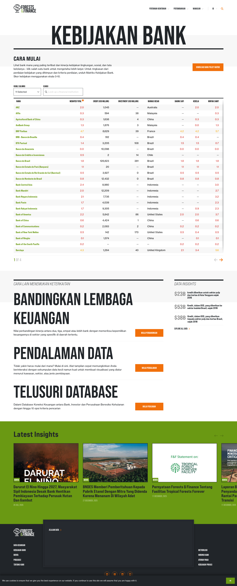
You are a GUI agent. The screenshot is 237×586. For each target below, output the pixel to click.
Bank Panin (21, 202)
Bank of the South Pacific (27, 244)
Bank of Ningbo (23, 238)
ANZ (17, 107)
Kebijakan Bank (20, 550)
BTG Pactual (21, 143)
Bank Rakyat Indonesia (26, 208)
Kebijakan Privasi (205, 564)
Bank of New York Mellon (27, 232)
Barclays (20, 250)
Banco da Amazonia (25, 149)
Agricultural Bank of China (28, 119)
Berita (16, 555)
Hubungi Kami (203, 555)
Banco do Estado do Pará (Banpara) (32, 166)
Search (45, 86)
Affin (18, 113)
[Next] (221, 435)
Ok (230, 581)
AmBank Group (23, 125)
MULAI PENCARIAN (149, 406)
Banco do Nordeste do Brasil (29, 178)
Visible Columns (19, 86)
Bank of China (22, 220)
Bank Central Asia (24, 184)
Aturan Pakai (203, 559)
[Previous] (216, 437)
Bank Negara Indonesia (26, 196)
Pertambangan (179, 8)
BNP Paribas (21, 131)
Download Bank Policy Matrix (208, 67)
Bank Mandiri (22, 190)
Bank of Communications (27, 226)
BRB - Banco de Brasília (26, 137)
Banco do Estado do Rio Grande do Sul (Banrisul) (38, 172)
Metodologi (202, 550)
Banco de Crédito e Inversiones (30, 155)
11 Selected (21, 91)
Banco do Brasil (23, 160)
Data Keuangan (19, 545)
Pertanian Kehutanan (157, 8)
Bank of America (23, 214)
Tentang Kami (19, 564)
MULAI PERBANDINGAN (149, 333)
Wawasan (197, 8)
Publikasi (17, 559)
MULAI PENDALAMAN (149, 368)
